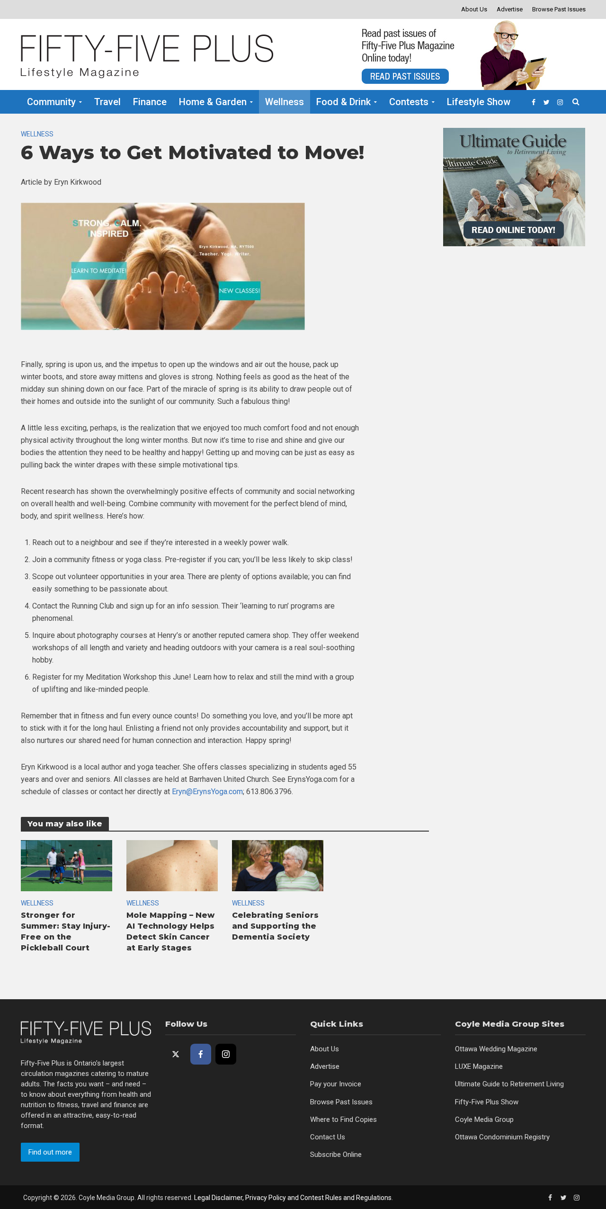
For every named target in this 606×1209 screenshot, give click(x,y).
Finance (150, 101)
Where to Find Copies (343, 1119)
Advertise (510, 9)
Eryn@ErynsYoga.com (207, 791)
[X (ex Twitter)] (175, 1054)
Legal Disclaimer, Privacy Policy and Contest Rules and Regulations (293, 1197)
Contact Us (327, 1137)
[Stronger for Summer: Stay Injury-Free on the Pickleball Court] (66, 864)
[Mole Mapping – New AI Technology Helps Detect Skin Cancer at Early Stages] (172, 864)
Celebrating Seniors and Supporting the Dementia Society (275, 926)
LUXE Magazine (479, 1066)
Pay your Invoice (335, 1084)
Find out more (50, 1152)
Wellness (284, 101)
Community (51, 101)
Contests (408, 101)
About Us (474, 9)
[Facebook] (200, 1054)
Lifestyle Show (478, 101)
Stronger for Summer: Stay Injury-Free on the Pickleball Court (65, 931)
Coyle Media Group (484, 1119)
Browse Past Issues (559, 9)
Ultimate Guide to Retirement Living (509, 1084)
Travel (107, 101)
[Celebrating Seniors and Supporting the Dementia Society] (277, 864)
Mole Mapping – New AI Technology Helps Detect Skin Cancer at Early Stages (170, 931)
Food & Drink (343, 101)
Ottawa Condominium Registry (502, 1137)
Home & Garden (213, 101)
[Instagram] (225, 1054)
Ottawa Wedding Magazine (496, 1049)
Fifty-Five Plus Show (486, 1102)
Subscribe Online (336, 1154)
